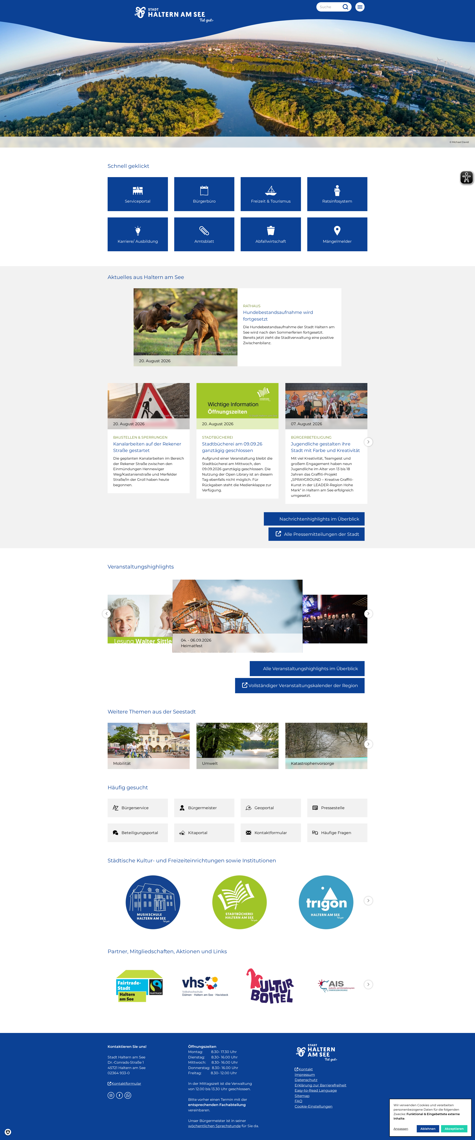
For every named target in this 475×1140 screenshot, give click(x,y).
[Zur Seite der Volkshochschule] (205, 986)
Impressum (305, 1075)
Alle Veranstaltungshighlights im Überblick (310, 668)
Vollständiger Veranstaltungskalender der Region (306, 688)
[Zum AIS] (335, 986)
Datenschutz (306, 1080)
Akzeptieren (454, 1129)
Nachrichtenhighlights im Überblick (319, 519)
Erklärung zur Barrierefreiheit (320, 1085)
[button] (368, 442)
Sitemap (302, 1096)
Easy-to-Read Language (316, 1090)
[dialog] (430, 1117)
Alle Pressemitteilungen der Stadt (321, 536)
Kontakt (306, 1069)
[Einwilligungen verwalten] (8, 1132)
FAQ (298, 1101)
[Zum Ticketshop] (270, 986)
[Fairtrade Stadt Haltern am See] (139, 986)
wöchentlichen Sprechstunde (214, 1126)
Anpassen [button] (401, 1129)
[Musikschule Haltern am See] (151, 902)
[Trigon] (324, 902)
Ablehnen (427, 1129)
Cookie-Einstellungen (313, 1106)
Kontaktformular (126, 1083)
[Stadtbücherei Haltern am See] (237, 902)
